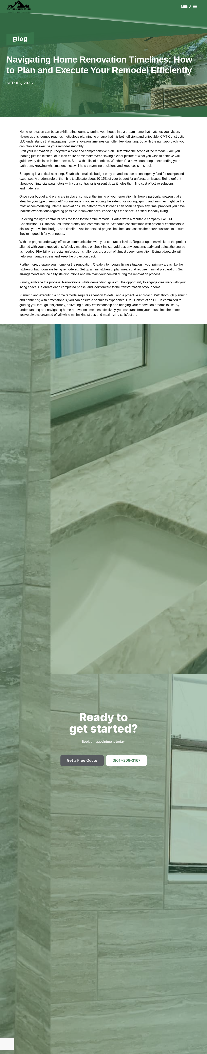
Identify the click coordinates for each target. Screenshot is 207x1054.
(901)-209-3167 (126, 760)
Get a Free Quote (82, 760)
